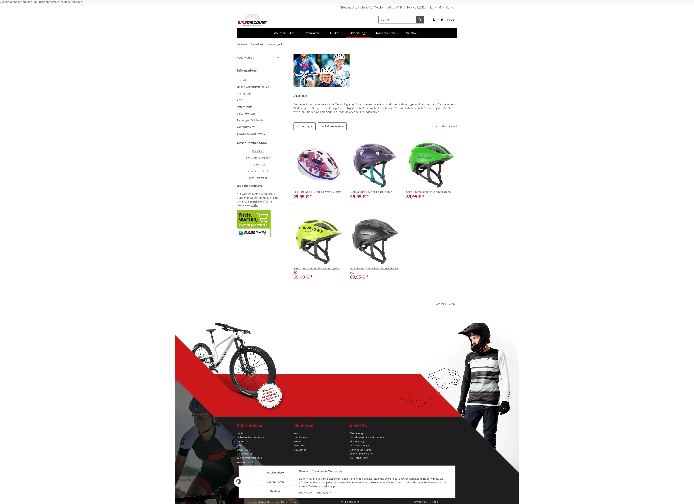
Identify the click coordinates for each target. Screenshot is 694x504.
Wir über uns (300, 437)
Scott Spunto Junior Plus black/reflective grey (374, 270)
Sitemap (298, 441)
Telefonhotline (384, 7)
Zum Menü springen (69, 2)
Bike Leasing (356, 433)
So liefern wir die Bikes (362, 453)
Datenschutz (323, 492)
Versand (294, 502)
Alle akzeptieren (275, 472)
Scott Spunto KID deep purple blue (371, 191)
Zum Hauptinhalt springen (16, 2)
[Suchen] (420, 19)
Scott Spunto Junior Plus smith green (428, 191)
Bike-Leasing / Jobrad (354, 7)
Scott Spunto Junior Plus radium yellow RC (317, 270)
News (296, 433)
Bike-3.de (258, 151)
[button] (434, 19)
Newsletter (299, 445)
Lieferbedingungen (360, 445)
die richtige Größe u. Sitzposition (367, 437)
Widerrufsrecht (246, 127)
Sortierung (303, 126)
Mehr (254, 205)
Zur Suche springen (45, 2)
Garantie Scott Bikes (360, 449)
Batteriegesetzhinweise (251, 133)
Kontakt (427, 7)
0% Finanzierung (359, 457)
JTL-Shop (433, 501)
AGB (239, 100)
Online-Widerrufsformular (253, 87)
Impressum (305, 492)
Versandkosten (246, 113)
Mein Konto (446, 7)
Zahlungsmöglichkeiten (251, 120)
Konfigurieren (275, 481)
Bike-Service (408, 7)
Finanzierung (357, 441)
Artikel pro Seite (331, 126)
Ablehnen (275, 491)
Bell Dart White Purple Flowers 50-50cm (317, 191)
